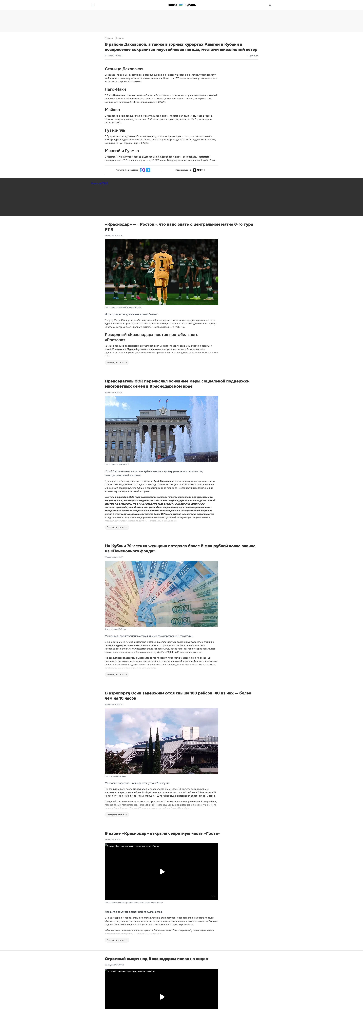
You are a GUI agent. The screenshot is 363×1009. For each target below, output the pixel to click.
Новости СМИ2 (99, 183)
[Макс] (142, 170)
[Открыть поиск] (270, 5)
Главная (109, 38)
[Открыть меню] (93, 5)
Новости (119, 38)
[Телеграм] (148, 170)
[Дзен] (198, 170)
